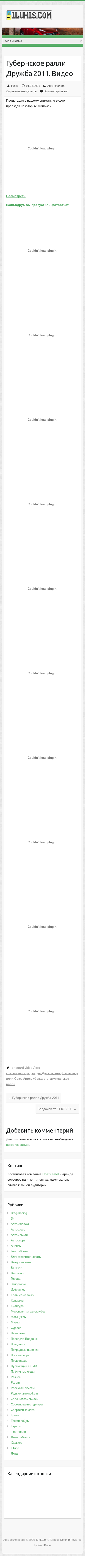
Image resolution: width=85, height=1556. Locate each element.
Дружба (47, 1073)
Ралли (15, 1382)
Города (15, 1278)
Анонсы (16, 1246)
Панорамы (18, 1333)
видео (36, 1073)
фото (45, 1078)
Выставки (17, 1273)
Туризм (16, 1426)
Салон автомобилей (24, 1399)
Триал (15, 1415)
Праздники (18, 1344)
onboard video (22, 1067)
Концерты (17, 1300)
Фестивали (18, 1431)
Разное (16, 1377)
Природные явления (25, 1349)
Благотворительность (26, 1257)
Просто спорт (20, 1355)
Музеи (15, 1322)
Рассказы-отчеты (22, 1388)
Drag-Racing (19, 1213)
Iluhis (14, 85)
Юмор (15, 1448)
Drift (13, 1218)
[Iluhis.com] (29, 16)
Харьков (16, 1442)
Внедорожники (21, 1262)
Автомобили (19, 1235)
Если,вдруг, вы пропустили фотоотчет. (37, 205)
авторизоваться (17, 1144)
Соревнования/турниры (21, 91)
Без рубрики (19, 1251)
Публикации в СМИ (24, 1366)
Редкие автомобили (24, 1393)
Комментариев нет (56, 91)
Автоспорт (18, 1240)
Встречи (16, 1267)
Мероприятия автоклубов (28, 1311)
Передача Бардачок (24, 1339)
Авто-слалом (55, 85)
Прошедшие (19, 1360)
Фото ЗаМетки (20, 1437)
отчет (57, 1073)
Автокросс (18, 1229)
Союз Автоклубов (27, 1078)
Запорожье (18, 1284)
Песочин (68, 1073)
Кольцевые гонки (22, 1295)
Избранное (18, 1289)
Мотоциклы (18, 1317)
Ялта (14, 1453)
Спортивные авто (22, 1410)
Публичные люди (22, 1371)
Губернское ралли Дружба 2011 (33, 1098)
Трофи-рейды (20, 1421)
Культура (17, 1306)
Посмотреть (16, 196)
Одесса (16, 1328)
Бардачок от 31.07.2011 (57, 1109)
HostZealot (50, 1174)
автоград (24, 1073)
